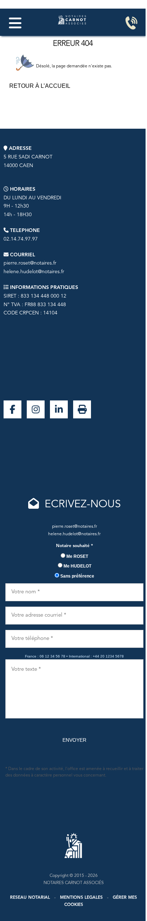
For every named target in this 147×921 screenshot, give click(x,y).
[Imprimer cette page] (82, 409)
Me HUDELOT (76, 566)
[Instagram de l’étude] (36, 409)
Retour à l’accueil (39, 86)
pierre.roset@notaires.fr (30, 263)
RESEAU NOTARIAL (30, 898)
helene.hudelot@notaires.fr (34, 271)
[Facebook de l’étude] (12, 409)
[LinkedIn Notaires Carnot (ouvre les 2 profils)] (59, 409)
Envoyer (74, 740)
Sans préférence (76, 576)
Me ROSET (76, 556)
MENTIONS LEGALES (81, 898)
